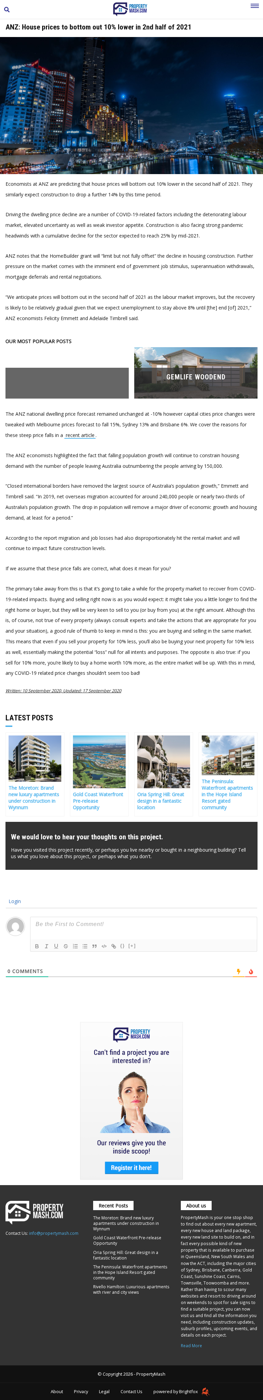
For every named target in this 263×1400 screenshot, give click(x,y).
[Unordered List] (85, 946)
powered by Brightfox (176, 1391)
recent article (80, 435)
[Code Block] (104, 946)
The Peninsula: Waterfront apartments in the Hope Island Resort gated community (130, 1272)
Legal (104, 1391)
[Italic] (46, 946)
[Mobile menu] (255, 9)
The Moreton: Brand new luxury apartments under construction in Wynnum (126, 1223)
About (57, 1391)
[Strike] (66, 946)
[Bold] (37, 946)
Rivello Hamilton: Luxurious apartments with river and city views (131, 1289)
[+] (132, 945)
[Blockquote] (94, 946)
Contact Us (131, 1391)
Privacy (81, 1391)
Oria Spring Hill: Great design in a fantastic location (125, 1255)
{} (122, 945)
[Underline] (56, 946)
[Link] (113, 946)
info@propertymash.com (53, 1233)
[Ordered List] (75, 946)
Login (14, 901)
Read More (191, 1345)
